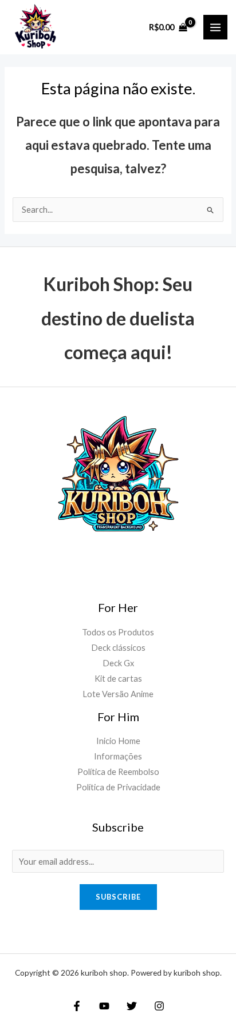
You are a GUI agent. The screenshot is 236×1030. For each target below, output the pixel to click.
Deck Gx (118, 663)
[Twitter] (132, 1006)
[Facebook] (77, 1006)
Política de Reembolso (118, 772)
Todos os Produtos (118, 632)
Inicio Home (118, 741)
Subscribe (118, 896)
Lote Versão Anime (118, 694)
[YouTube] (104, 1006)
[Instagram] (159, 1006)
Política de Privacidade (118, 787)
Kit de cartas (118, 678)
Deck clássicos (118, 648)
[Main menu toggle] (215, 27)
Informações (118, 756)
